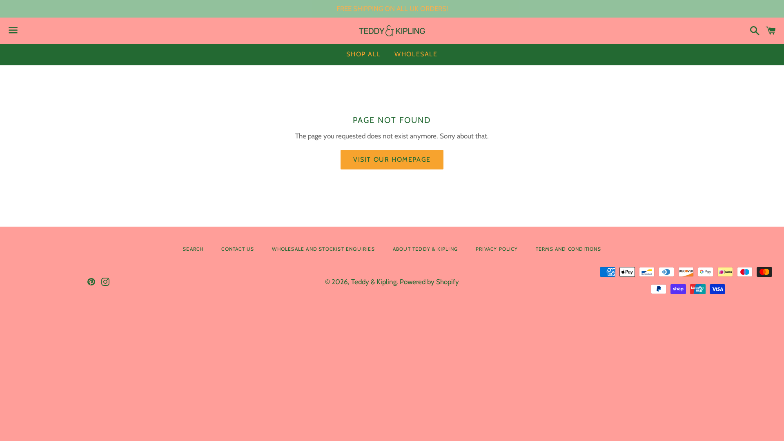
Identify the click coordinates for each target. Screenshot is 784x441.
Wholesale (415, 54)
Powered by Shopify (429, 282)
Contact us (237, 249)
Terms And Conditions (568, 249)
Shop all (363, 54)
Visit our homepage (392, 159)
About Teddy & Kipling (425, 249)
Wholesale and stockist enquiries (323, 249)
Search (193, 249)
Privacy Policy (497, 249)
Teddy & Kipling (373, 282)
